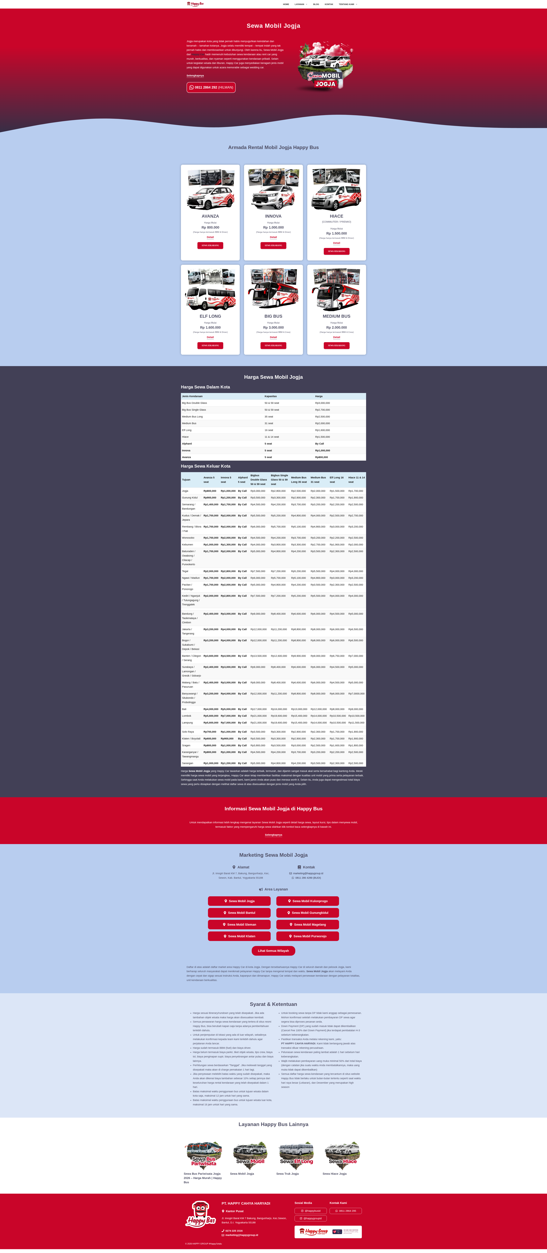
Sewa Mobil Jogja (242, 1173)
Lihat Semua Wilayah (273, 951)
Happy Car (198, 54)
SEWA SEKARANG (210, 245)
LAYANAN (299, 4)
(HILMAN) (214, 87)
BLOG (316, 4)
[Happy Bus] (195, 4)
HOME (286, 4)
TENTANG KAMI (346, 4)
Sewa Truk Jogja (287, 1173)
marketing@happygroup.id (308, 873)
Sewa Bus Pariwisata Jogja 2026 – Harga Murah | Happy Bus (203, 1178)
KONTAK (329, 4)
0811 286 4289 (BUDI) (308, 877)
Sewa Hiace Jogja (335, 1173)
